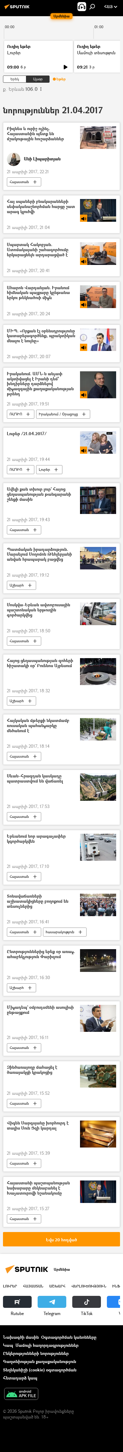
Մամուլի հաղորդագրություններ (47, 1345)
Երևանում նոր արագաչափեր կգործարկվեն (36, 839)
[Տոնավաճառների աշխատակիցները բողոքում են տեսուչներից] (98, 905)
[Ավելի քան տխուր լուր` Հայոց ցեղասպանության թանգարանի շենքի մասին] (98, 500)
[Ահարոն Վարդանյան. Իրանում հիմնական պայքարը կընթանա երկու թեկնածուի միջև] (98, 296)
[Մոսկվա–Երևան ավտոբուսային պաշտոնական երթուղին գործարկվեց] (98, 613)
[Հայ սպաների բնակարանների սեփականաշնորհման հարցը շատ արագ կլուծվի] (98, 210)
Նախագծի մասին (21, 1337)
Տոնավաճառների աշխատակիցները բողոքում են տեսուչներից (37, 901)
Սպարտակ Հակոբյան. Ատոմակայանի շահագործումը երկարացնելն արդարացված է (37, 249)
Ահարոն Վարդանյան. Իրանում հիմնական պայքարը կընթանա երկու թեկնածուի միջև (38, 293)
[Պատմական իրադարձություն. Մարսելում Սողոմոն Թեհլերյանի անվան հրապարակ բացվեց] (98, 558)
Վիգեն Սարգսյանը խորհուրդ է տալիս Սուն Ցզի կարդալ (38, 1126)
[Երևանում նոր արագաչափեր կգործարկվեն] (98, 847)
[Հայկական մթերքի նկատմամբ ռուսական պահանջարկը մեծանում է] (98, 729)
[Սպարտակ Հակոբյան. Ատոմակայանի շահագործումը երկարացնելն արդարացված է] (98, 253)
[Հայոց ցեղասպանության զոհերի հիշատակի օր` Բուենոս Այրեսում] (98, 671)
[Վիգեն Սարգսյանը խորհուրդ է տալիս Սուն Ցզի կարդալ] (98, 1134)
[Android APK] (21, 1394)
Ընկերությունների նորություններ (36, 1353)
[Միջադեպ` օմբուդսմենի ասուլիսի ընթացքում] (98, 1018)
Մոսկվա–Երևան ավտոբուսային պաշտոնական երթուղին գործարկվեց (38, 610)
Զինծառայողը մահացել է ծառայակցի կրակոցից (32, 1070)
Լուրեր (14, 52)
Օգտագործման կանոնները (68, 1337)
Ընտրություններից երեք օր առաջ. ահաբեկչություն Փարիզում (41, 954)
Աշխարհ (17, 585)
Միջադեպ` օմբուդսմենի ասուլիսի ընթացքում (40, 1010)
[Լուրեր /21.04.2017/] (98, 442)
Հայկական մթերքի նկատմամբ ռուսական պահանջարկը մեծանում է (38, 725)
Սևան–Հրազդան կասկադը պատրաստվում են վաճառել (35, 779)
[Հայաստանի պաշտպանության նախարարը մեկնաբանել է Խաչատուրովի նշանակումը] (98, 1191)
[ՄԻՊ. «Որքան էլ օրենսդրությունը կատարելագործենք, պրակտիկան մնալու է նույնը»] (98, 339)
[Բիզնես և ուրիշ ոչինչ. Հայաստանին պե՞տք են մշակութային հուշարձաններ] (98, 137)
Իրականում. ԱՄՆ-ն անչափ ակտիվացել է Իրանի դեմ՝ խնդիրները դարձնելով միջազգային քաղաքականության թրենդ (40, 383)
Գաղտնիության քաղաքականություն (39, 1361)
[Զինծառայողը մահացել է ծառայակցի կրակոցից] (98, 1076)
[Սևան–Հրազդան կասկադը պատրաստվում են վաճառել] (98, 787)
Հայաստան (19, 181)
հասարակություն (60, 931)
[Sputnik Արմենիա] (18, 9)
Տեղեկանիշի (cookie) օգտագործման (39, 1370)
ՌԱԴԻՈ (16, 414)
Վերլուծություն (88, 1286)
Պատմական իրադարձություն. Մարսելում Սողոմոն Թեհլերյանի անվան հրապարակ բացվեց (39, 554)
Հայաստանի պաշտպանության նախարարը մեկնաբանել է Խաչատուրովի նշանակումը (38, 1188)
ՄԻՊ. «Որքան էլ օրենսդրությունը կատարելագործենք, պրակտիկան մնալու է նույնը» (41, 336)
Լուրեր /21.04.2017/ (27, 433)
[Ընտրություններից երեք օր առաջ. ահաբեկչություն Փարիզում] (98, 960)
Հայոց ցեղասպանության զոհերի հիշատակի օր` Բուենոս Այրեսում (40, 663)
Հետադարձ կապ (20, 1378)
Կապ (8, 1345)
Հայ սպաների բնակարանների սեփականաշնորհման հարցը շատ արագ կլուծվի (41, 206)
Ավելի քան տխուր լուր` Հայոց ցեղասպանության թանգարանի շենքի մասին (39, 494)
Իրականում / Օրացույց (58, 414)
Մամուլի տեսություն (96, 52)
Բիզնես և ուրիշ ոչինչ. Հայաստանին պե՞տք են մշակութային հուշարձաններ (35, 133)
